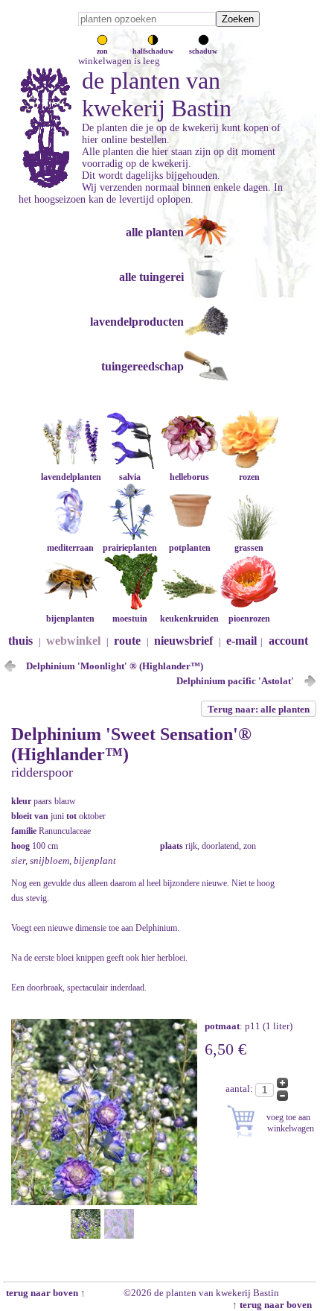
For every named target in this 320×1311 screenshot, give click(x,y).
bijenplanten (70, 618)
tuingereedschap (142, 366)
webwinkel (73, 640)
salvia (130, 477)
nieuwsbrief (183, 640)
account (288, 640)
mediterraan (70, 548)
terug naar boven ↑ (45, 1292)
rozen (249, 477)
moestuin (129, 618)
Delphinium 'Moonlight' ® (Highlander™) (114, 666)
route (127, 640)
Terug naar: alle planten (259, 709)
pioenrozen (249, 618)
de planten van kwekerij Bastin (156, 94)
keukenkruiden (189, 618)
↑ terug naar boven (274, 1304)
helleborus (189, 477)
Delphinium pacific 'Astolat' (235, 680)
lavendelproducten (137, 321)
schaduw (203, 51)
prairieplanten (130, 548)
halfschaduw (152, 51)
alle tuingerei (151, 277)
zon (102, 51)
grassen (248, 548)
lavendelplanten (71, 477)
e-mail (241, 640)
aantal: (240, 1088)
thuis (20, 640)
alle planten (155, 232)
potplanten (190, 548)
